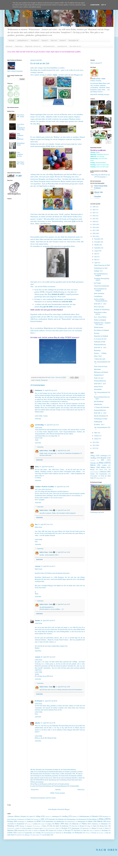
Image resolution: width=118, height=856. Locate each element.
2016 (94, 233)
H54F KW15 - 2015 (100, 384)
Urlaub (9, 832)
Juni (95, 257)
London (104, 465)
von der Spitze (46, 835)
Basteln (103, 458)
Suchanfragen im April (100, 268)
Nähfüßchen (95, 824)
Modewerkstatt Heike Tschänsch (100, 187)
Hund (90, 821)
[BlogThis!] (72, 377)
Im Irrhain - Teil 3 (99, 424)
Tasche (42, 830)
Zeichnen (101, 833)
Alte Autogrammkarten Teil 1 (102, 428)
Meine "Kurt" (98, 356)
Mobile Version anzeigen (57, 793)
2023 (94, 212)
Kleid (12, 824)
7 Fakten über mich (99, 359)
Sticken (94, 828)
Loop (42, 824)
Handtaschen (60, 821)
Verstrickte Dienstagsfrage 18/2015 (101, 279)
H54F (39, 821)
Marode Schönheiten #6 (101, 416)
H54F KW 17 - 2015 (100, 304)
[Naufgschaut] (101, 114)
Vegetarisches (103, 474)
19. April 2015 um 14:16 (45, 524)
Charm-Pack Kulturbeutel (101, 286)
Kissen (109, 821)
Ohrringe (21, 826)
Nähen (103, 467)
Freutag (10, 821)
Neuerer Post (34, 789)
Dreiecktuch (82, 819)
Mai (95, 259)
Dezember (97, 239)
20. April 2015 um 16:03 (48, 657)
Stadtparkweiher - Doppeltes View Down (102, 323)
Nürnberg (10, 826)
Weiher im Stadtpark (100, 320)
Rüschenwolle (10, 828)
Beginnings (97, 350)
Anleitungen (103, 455)
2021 (94, 218)
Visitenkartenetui (48, 833)
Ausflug (93, 458)
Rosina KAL (103, 469)
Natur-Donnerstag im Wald (102, 265)
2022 (94, 216)
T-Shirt (29, 830)
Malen (66, 824)
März (96, 433)
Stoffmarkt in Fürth (99, 342)
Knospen (96, 333)
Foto (101, 462)
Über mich (54, 40)
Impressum (9, 46)
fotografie (37, 380)
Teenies (92, 474)
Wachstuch (58, 833)
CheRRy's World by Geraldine (44, 486)
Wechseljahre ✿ (73, 40)
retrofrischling (39, 425)
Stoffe (100, 828)
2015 (94, 236)
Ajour (31, 816)
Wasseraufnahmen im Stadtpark (100, 289)
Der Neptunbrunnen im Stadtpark (101, 274)
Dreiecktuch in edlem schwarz (100, 313)
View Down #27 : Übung (20, 163)
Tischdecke (59, 830)
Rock (94, 826)
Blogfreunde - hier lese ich (33, 46)
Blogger (67, 809)
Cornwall (92, 460)
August (96, 251)
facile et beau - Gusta (46, 450)
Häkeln (93, 465)
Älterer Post (80, 789)
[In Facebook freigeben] (76, 377)
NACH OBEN (107, 849)
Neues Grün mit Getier (100, 366)
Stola (106, 828)
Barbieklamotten (84, 816)
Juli (95, 254)
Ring (88, 826)
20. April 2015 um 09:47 (48, 620)
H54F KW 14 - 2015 (100, 413)
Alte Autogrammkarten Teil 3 (102, 362)
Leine (29, 824)
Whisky (88, 833)
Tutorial (96, 830)
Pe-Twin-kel (38, 701)
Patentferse (37, 826)
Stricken (103, 471)
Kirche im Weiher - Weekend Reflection (100, 300)
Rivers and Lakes (99, 307)
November (97, 242)
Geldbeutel (30, 821)
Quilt (57, 826)
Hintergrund (44, 380)
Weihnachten (79, 833)
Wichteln (94, 833)
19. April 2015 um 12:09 (62, 486)
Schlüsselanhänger (27, 828)
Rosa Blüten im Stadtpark (101, 330)
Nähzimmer (104, 824)
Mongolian (97, 196)
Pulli (51, 826)
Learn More (94, 5)
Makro (92, 467)
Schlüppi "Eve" (98, 271)
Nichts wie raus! (99, 378)
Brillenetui (21, 819)
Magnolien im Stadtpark (101, 336)
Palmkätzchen (98, 404)
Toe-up (67, 830)
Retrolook (74, 826)
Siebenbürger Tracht (21, 144)
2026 (94, 207)
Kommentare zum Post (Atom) (47, 798)
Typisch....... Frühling (100, 353)
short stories (99, 478)
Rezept (92, 469)
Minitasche (75, 824)
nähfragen (27, 835)
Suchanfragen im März (100, 419)
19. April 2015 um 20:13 (48, 566)
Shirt (57, 828)
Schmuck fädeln (94, 472)
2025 (94, 210)
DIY (102, 460)
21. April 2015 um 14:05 (62, 450)
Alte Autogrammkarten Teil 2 (102, 393)
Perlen (44, 826)
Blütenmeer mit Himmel (101, 372)
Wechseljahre (93, 476)
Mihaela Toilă (98, 192)
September (97, 248)
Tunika (91, 830)
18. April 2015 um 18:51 (50, 390)
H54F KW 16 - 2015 (100, 347)
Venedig (38, 833)
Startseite (11, 40)
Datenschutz (18, 46)
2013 (94, 445)
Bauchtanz (105, 816)
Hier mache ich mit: (75, 46)
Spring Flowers (98, 386)
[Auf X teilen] (74, 377)
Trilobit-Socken (98, 327)
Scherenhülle (98, 389)
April (96, 263)
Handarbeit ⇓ (35, 40)
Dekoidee (93, 463)
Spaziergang (75, 828)
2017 (94, 230)
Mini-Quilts (97, 369)
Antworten (38, 418)
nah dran (19, 835)
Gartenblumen (98, 296)
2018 (94, 227)
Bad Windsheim (98, 401)
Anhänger (47, 816)
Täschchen (105, 830)
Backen (75, 816)
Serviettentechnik (50, 828)
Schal (17, 828)
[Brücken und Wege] (101, 129)
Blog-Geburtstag (11, 819)
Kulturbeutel (20, 824)
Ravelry (64, 114)
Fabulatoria (38, 390)
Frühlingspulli (98, 422)
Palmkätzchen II (98, 375)
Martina (37, 620)
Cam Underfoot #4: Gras (20, 154)
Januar (96, 439)
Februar (96, 436)
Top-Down (77, 830)
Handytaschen (71, 821)
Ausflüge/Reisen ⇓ (22, 40)
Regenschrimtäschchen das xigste (102, 398)
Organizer (29, 826)
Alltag (92, 455)
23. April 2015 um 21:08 (48, 723)
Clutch (28, 819)
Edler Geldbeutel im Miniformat (20, 136)
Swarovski (21, 830)
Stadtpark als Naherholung (102, 309)
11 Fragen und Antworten (101, 407)
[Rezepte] (101, 143)
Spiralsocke (86, 828)
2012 (94, 448)
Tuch (84, 830)
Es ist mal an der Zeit (100, 339)
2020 (94, 221)
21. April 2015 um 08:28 (50, 701)
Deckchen (52, 819)
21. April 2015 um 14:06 (62, 552)
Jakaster (37, 723)
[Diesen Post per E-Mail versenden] (71, 377)
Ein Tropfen (97, 283)
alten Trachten (54, 241)
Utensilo (19, 833)
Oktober (96, 245)
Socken (64, 828)
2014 (94, 442)
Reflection (65, 826)
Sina (36, 524)
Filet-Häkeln (92, 819)
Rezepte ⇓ (45, 40)
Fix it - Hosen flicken (100, 317)
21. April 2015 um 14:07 (62, 604)
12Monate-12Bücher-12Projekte (16, 816)
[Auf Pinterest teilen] (78, 377)
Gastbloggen (21, 821)
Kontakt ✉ (63, 40)
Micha (37, 466)
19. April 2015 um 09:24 (46, 467)
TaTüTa (36, 830)
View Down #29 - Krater (20, 115)
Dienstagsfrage (71, 819)
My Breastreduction (49, 46)
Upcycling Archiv (62, 46)
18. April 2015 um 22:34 (51, 425)
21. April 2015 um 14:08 (62, 687)
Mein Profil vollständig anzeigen (99, 94)
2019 (94, 224)
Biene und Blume (99, 293)
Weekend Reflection (100, 344)
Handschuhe (49, 821)
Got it (103, 5)
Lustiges (48, 824)
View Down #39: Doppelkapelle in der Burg (21, 127)
